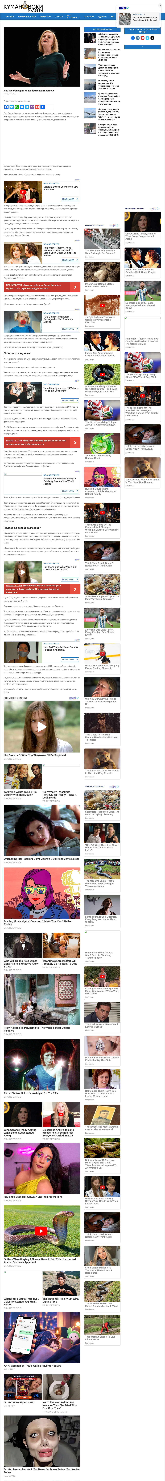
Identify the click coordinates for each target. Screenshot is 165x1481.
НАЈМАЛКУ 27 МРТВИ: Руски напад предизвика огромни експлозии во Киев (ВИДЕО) (109, 55)
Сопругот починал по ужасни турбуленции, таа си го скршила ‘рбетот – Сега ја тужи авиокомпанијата (109, 114)
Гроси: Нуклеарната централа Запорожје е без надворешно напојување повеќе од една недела (109, 98)
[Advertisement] (142, 90)
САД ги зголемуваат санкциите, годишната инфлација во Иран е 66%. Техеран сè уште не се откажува (109, 39)
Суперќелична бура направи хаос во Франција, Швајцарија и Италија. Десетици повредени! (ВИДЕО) (108, 130)
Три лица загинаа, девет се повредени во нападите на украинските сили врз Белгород (108, 70)
